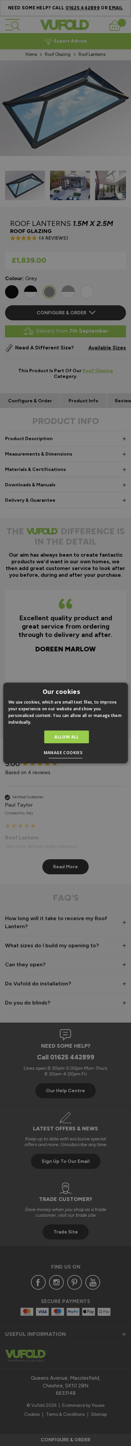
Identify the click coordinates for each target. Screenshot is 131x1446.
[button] (66, 753)
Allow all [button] (66, 736)
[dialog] (65, 723)
